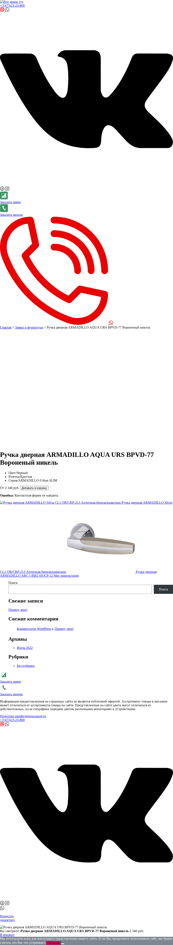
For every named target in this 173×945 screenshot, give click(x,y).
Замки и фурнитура (29, 327)
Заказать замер (10, 202)
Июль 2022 (25, 648)
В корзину (7, 935)
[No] (62, 943)
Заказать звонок (11, 215)
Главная (5, 327)
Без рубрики (26, 665)
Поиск (13, 583)
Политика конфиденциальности (23, 716)
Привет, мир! (17, 610)
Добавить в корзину (34, 488)
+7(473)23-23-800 (12, 5)
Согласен (53, 942)
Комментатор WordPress (34, 629)
